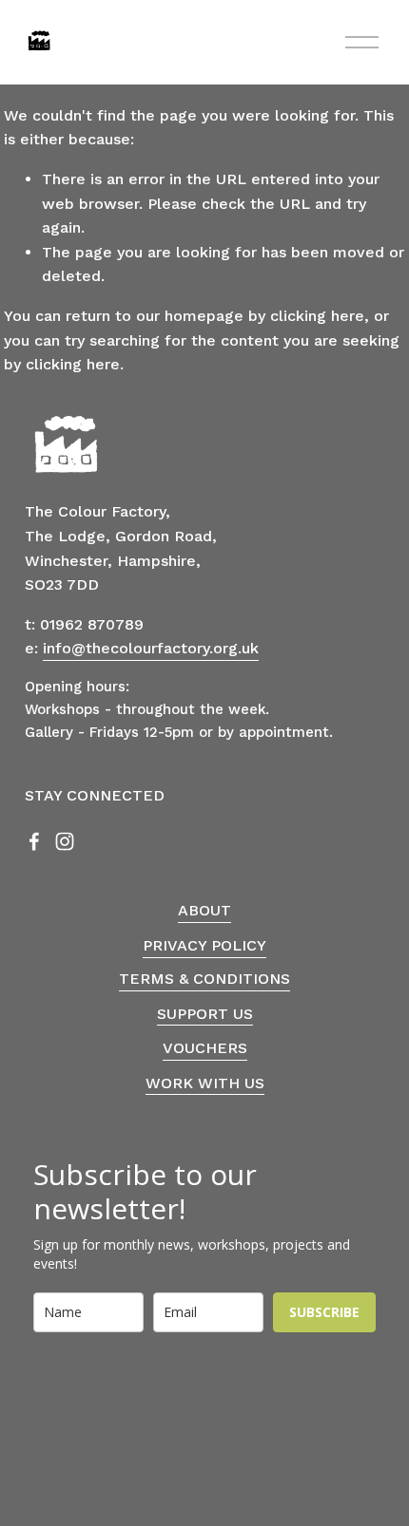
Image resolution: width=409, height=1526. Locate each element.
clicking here (317, 316)
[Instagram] (64, 841)
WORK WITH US (205, 1083)
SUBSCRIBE (324, 1312)
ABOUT (204, 910)
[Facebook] (34, 841)
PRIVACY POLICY (204, 945)
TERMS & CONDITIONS (204, 979)
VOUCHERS (205, 1048)
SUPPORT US (205, 1014)
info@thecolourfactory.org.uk (151, 648)
